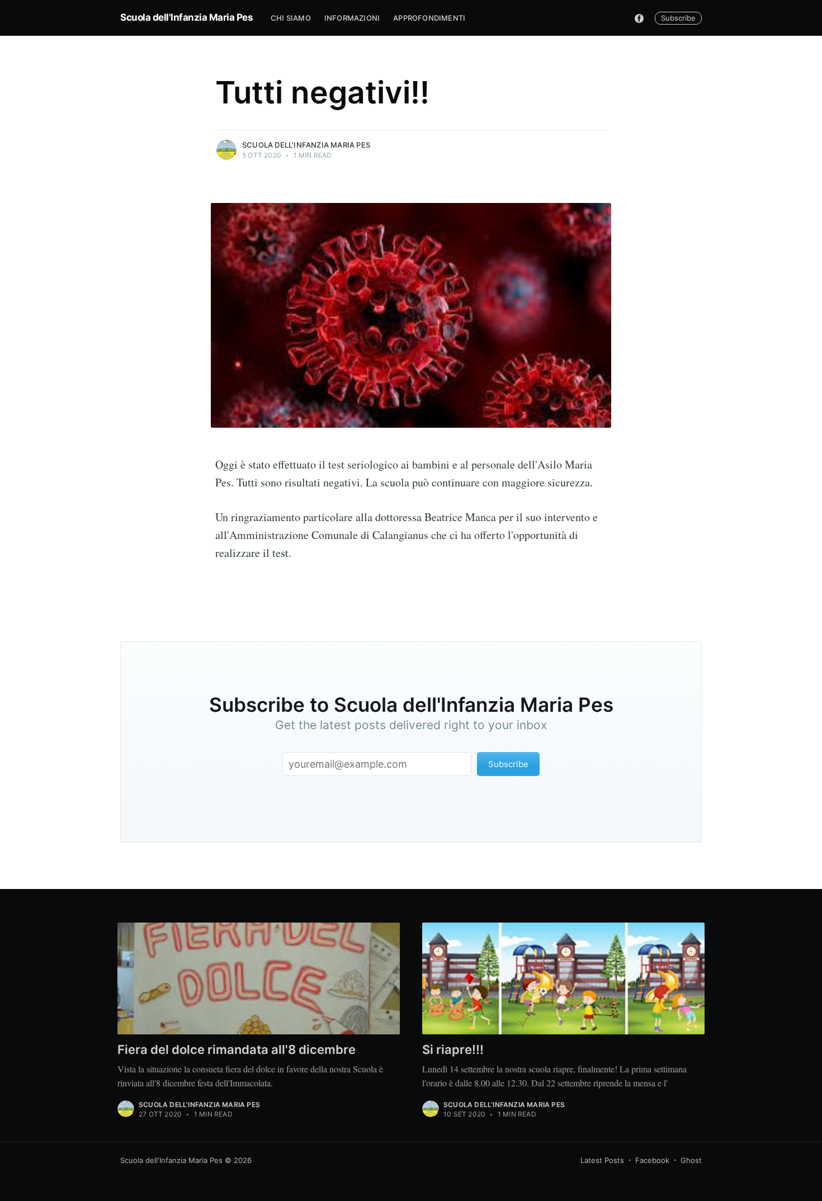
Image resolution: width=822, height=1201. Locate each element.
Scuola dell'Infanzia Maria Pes (186, 17)
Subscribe (678, 17)
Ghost (691, 1160)
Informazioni (352, 17)
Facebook (652, 1160)
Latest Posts (602, 1160)
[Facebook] (639, 18)
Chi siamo (291, 17)
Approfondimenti (429, 17)
